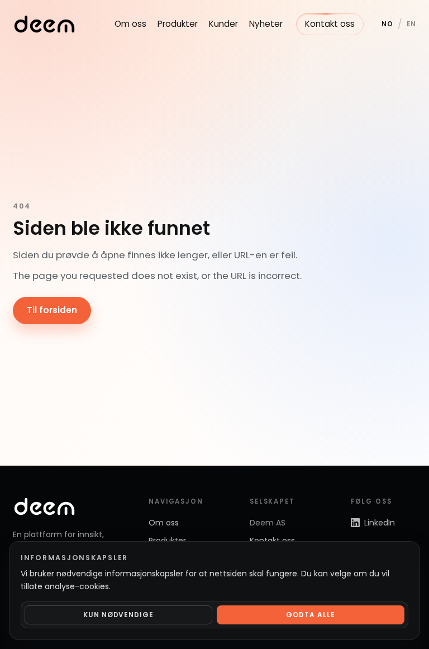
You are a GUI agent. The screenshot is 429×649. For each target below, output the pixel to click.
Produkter (178, 24)
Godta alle (310, 614)
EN (411, 24)
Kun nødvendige (118, 614)
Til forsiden (52, 310)
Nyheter (266, 24)
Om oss (130, 24)
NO (387, 24)
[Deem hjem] (44, 24)
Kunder (223, 24)
